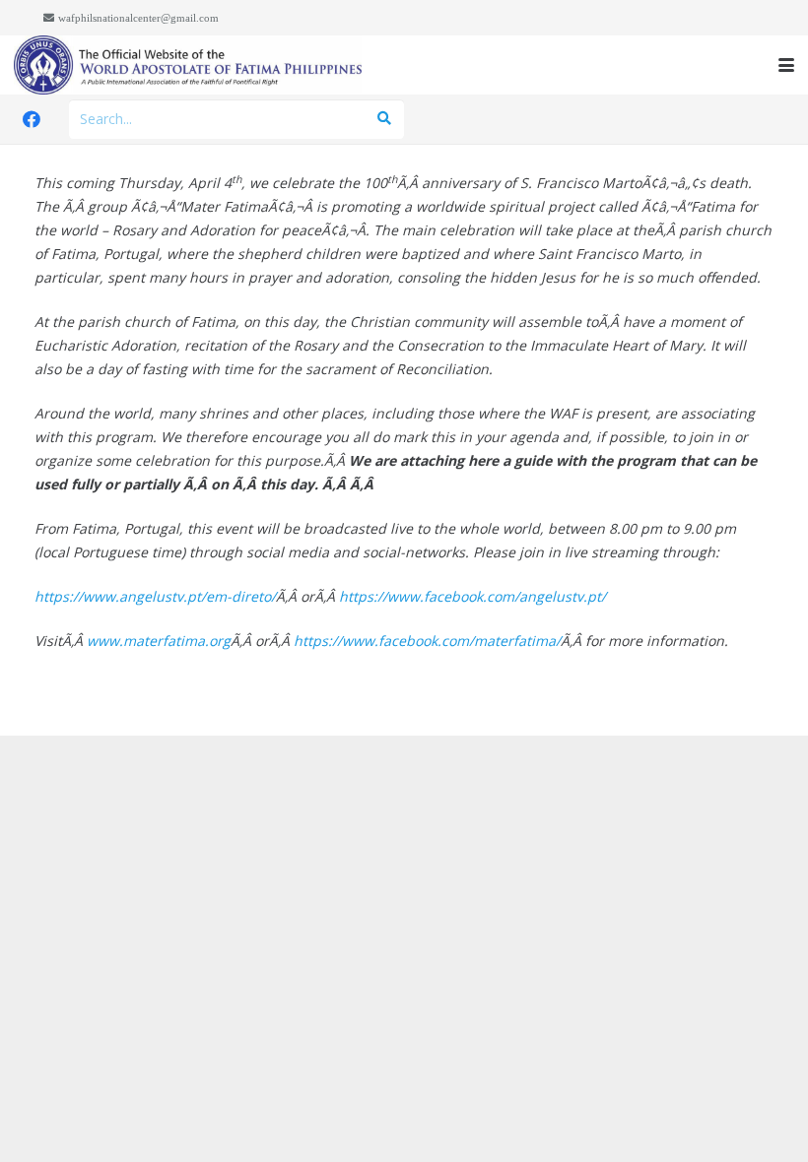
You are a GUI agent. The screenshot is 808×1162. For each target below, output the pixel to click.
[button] (786, 65)
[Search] (384, 118)
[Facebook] (31, 119)
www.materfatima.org (159, 640)
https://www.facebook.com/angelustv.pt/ (472, 596)
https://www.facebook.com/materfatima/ (427, 640)
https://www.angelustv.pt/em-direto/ (155, 596)
